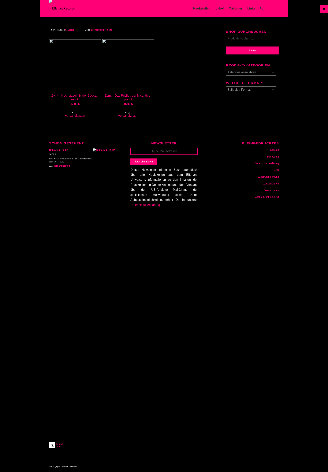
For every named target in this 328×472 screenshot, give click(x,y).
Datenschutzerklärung (145, 204)
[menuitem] (202, 8)
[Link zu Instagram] (276, 8)
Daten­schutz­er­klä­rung (267, 163)
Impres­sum (272, 156)
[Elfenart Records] (62, 8)
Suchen (252, 50)
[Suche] (261, 8)
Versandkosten (75, 115)
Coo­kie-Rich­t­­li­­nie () (267, 196)
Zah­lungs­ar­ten (271, 183)
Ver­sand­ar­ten (271, 190)
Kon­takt (274, 149)
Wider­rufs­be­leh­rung (268, 176)
